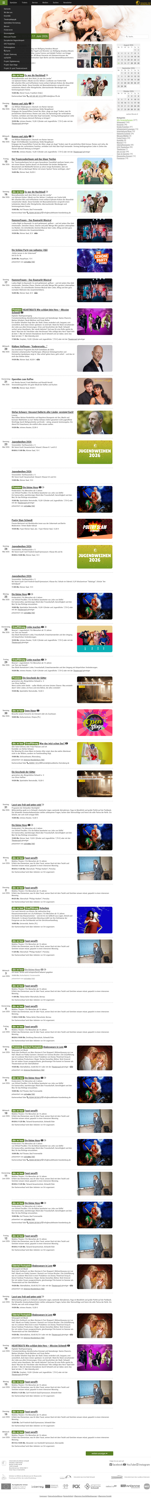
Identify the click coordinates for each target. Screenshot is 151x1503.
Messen (6, 26)
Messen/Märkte (123, 136)
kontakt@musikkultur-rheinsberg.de (55, 763)
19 (125, 60)
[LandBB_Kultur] (4, 1477)
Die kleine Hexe (30, 487)
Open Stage (30, 710)
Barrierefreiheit (68, 1496)
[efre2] (14, 1486)
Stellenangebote (9, 47)
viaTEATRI (7, 58)
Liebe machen (33, 627)
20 (122, 106)
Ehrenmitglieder (9, 33)
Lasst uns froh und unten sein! (26, 804)
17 (119, 60)
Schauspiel (121, 122)
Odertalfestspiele (123, 145)
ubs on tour (121, 151)
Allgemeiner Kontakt (104, 1496)
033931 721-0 (34, 763)
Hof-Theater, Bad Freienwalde (31, 209)
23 (138, 60)
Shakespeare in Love (53, 1047)
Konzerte (120, 124)
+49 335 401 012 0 (36, 96)
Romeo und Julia (20, 103)
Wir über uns (8, 12)
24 (119, 63)
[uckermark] (117, 1477)
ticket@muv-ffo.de (53, 96)
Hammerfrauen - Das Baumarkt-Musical (31, 220)
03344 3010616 (35, 213)
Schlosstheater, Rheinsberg (30, 756)
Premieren (121, 158)
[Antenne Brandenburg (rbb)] (130, 1486)
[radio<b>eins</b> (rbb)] (111, 1486)
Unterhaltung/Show (124, 131)
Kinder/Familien (123, 127)
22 (122, 83)
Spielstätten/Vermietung (12, 23)
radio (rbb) (29, 262)
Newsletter (67, 2)
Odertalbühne (25, 1067)
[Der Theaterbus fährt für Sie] (36, 233)
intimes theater (25, 121)
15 (122, 80)
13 (128, 56)
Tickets (24, 2)
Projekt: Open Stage (10, 65)
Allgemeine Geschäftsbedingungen (85, 1496)
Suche (8, 51)
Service (35, 2)
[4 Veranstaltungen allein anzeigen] (33, 103)
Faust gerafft (31, 858)
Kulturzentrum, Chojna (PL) (30, 717)
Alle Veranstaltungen (125, 120)
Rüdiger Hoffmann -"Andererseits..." (29, 346)
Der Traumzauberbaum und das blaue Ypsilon (34, 159)
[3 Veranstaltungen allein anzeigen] (47, 75)
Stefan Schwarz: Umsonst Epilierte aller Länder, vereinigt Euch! (42, 412)
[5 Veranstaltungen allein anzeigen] (43, 487)
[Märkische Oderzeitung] (147, 1486)
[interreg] (45, 1486)
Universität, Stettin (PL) (29, 923)
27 (128, 63)
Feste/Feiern (122, 138)
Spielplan (13, 2)
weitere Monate (131, 114)
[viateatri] (65, 1486)
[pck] (76, 1486)
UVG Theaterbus (9, 44)
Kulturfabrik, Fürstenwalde (30, 975)
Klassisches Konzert (124, 156)
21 (119, 83)
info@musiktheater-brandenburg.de (57, 213)
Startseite (7, 9)
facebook (117, 1464)
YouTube (131, 1464)
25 (122, 63)
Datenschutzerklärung (55, 1496)
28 (119, 86)
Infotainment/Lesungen (126, 129)
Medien (45, 2)
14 (119, 80)
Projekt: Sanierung (10, 54)
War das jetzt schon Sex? (52, 743)
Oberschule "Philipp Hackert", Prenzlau (41, 869)
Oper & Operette (123, 154)
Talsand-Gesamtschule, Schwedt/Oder (40, 1121)
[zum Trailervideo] (30, 103)
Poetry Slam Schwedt (22, 520)
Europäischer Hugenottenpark (14, 40)
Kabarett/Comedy (123, 133)
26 (125, 63)
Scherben (44, 908)
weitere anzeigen (99, 1453)
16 (125, 80)
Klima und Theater (10, 37)
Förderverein (8, 30)
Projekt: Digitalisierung (11, 61)
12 (125, 56)
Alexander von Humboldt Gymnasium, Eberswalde (45, 1443)
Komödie (120, 140)
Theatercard (16, 123)
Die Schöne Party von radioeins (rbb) (30, 250)
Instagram (144, 1464)
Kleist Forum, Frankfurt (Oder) (31, 93)
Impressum (43, 1496)
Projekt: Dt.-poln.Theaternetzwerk (15, 68)
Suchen (56, 2)
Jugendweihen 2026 (21, 441)
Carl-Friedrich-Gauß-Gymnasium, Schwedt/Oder (44, 1393)
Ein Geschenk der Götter (34, 677)
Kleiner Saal (24, 172)
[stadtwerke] (92, 1486)
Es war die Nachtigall (35, 75)
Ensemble (7, 16)
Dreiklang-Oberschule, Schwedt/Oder (40, 1037)
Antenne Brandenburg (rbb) (34, 760)
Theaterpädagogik (10, 19)
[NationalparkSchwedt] (65, 1477)
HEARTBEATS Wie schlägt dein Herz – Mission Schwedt (39, 1345)
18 (122, 60)
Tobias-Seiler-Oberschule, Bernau (32, 997)
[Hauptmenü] (4, 2)
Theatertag (121, 149)
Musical (120, 142)
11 (122, 56)
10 (119, 56)
